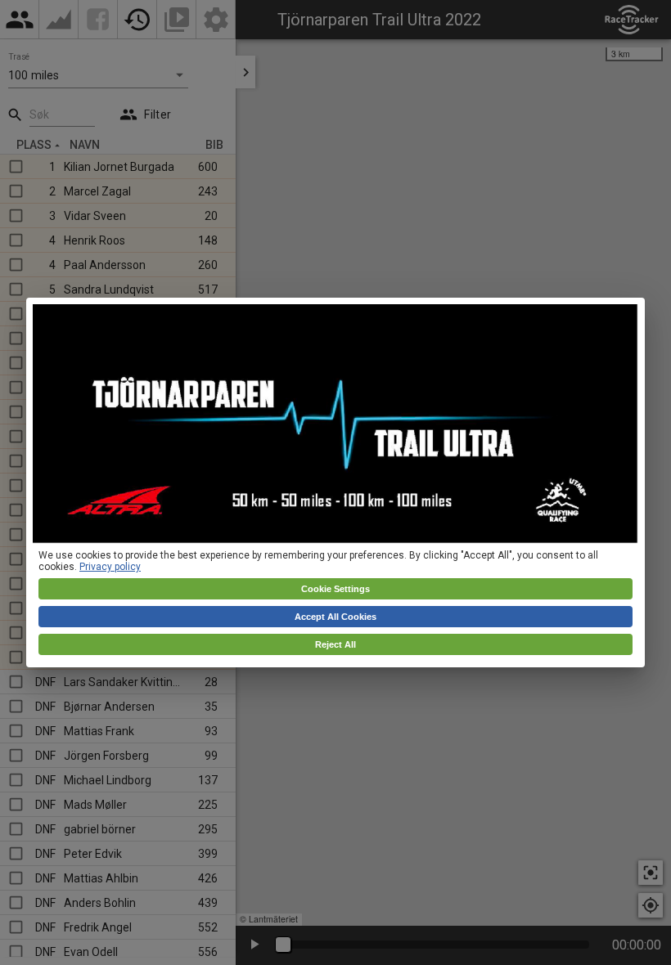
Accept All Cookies (335, 617)
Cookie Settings (335, 589)
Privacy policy (110, 566)
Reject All (335, 644)
